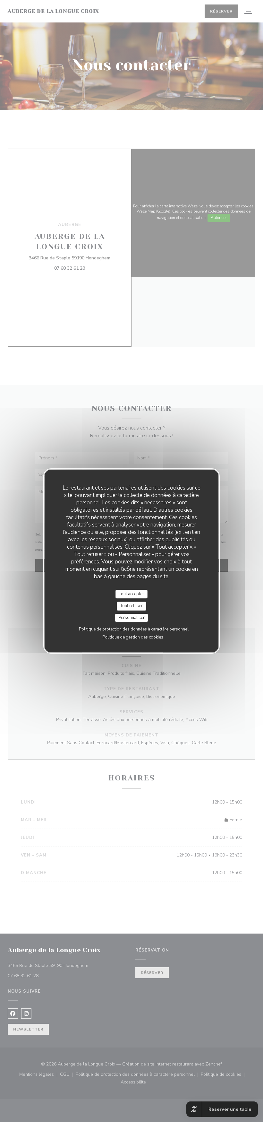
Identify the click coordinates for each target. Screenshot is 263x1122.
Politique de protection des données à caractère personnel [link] (134, 629)
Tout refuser (131, 606)
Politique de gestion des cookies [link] (132, 637)
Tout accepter (131, 594)
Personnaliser (131, 618)
